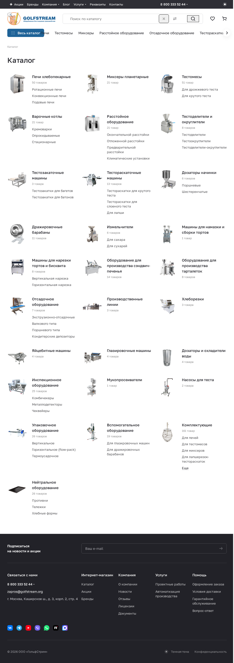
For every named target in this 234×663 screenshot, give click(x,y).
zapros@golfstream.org (25, 591)
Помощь (199, 575)
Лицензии (126, 606)
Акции (86, 591)
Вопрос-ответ (203, 611)
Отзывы (124, 599)
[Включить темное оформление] (225, 4)
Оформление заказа (208, 584)
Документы (127, 613)
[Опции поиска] (174, 18)
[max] (65, 628)
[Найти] (193, 18)
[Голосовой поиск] (183, 18)
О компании (127, 584)
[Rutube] (55, 628)
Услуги (161, 575)
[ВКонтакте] (10, 628)
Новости (125, 591)
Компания (127, 575)
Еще (185, 468)
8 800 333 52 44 (173, 4)
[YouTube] (28, 628)
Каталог (87, 584)
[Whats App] (46, 628)
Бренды (87, 599)
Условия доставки (206, 591)
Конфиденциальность (210, 651)
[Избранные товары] (212, 18)
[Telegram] (19, 628)
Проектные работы (170, 584)
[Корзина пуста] (224, 18)
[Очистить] (164, 18)
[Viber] (37, 628)
